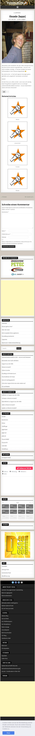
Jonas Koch (17, 143)
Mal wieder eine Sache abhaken (10, 360)
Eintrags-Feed (5, 569)
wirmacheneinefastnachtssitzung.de (11, 668)
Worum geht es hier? (7, 326)
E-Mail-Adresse (6, 234)
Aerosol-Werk (5, 618)
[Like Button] (4, 91)
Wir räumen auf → (29, 197)
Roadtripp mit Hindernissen (9, 373)
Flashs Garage (5, 627)
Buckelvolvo (5, 420)
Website (4, 237)
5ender (4, 416)
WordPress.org (6, 576)
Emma (3, 423)
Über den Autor (6, 330)
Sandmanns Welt (6, 638)
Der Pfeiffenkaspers (7, 621)
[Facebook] (16, 582)
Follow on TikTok (25, 468)
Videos (5, 471)
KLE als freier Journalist (7, 608)
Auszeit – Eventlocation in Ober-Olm (11, 671)
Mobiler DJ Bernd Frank (7, 605)
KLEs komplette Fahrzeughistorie (10, 333)
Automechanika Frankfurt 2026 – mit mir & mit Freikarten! (16, 357)
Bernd (17, 119)
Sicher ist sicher (6, 370)
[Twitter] (13, 582)
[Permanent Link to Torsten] (17, 155)
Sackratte (4, 445)
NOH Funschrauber (6, 632)
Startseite (4, 323)
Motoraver (4, 645)
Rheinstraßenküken (7, 595)
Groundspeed (5, 630)
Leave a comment (22, 19)
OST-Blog (4, 635)
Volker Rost (4, 658)
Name (4, 231)
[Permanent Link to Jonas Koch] (17, 131)
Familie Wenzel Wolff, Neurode (9, 665)
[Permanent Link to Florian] (17, 179)
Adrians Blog (5, 616)
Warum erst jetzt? (6, 367)
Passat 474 (4, 442)
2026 (17, 502)
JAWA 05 (4, 436)
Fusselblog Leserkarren (8, 336)
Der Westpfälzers (6, 624)
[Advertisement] (17, 298)
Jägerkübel (4, 429)
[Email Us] (22, 582)
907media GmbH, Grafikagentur (10, 603)
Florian (17, 190)
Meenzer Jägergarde (7, 593)
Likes (4, 473)
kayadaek (4, 655)
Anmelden (4, 566)
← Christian (4, 197)
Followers (22, 471)
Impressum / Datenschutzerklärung (11, 342)
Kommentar (5, 212)
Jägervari (4, 433)
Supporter (17, 12)
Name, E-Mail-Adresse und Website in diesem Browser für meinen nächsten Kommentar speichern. (17, 242)
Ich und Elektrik (6, 386)
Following (13, 471)
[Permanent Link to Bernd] (17, 108)
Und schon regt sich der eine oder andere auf (13, 383)
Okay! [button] (8, 733)
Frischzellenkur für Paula (8, 377)
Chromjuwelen (5, 648)
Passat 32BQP (5, 439)
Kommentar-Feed (6, 573)
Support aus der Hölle (7, 364)
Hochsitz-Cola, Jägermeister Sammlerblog (12, 590)
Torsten (18, 167)
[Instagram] (19, 582)
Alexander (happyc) (17, 16)
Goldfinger (4, 426)
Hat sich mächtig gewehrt (8, 380)
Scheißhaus (5, 449)
